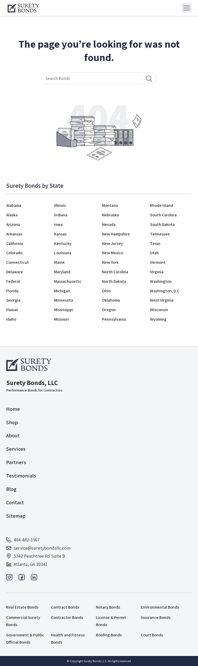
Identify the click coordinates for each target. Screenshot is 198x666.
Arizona (13, 224)
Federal (13, 281)
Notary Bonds (108, 607)
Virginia (156, 272)
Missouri (61, 319)
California (14, 243)
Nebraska (110, 215)
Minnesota (63, 300)
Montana (110, 205)
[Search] (149, 78)
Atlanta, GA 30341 (30, 564)
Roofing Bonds (109, 635)
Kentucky (62, 243)
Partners (16, 462)
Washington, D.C (164, 291)
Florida (12, 291)
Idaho (11, 319)
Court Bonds (152, 635)
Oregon (109, 309)
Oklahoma (111, 300)
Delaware (14, 272)
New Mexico (112, 252)
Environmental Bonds (160, 607)
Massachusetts (67, 281)
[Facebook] (22, 579)
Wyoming (158, 319)
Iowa (58, 224)
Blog (11, 489)
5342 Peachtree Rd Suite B (39, 556)
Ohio (106, 291)
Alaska (12, 215)
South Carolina (163, 215)
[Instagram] (9, 579)
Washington (161, 281)
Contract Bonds (65, 607)
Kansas (60, 234)
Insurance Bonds (155, 617)
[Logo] (23, 8)
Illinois (60, 205)
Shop (12, 422)
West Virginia (162, 300)
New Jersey (112, 243)
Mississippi (63, 309)
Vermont (158, 262)
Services (16, 449)
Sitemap (16, 516)
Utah (154, 252)
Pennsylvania (114, 319)
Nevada (109, 224)
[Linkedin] (34, 579)
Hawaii (12, 309)
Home (13, 409)
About (13, 435)
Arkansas (14, 234)
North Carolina (115, 272)
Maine (59, 262)
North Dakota (114, 281)
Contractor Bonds (67, 617)
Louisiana (62, 252)
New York (110, 262)
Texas (155, 243)
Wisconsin (159, 309)
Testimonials (21, 475)
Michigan (62, 291)
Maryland (62, 272)
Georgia (13, 300)
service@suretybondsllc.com (42, 548)
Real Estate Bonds (22, 607)
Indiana (60, 215)
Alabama (13, 205)
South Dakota (162, 224)
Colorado (14, 252)
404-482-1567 (27, 540)
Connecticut (17, 262)
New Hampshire (116, 234)
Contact (15, 502)
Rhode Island (161, 205)
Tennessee (160, 234)
